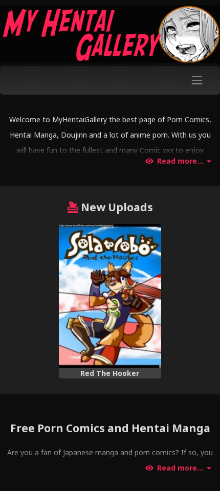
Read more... (180, 161)
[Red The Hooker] (110, 296)
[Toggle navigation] (197, 80)
